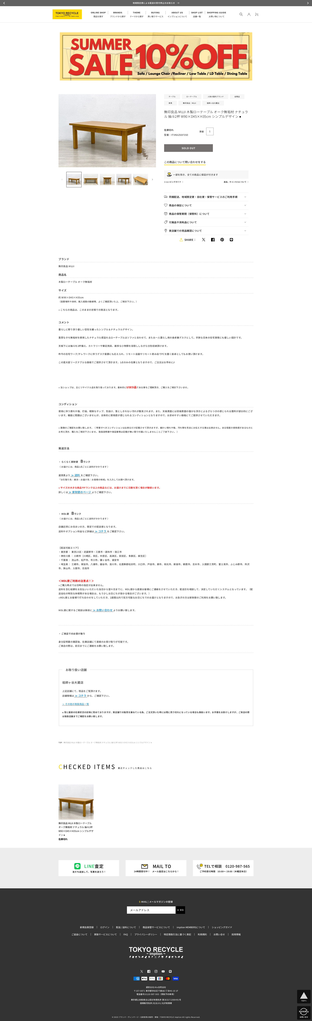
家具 (170, 103)
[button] (4, 3)
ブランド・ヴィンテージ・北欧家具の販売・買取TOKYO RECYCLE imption (150, 1017)
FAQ (126, 934)
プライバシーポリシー (145, 934)
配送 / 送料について (126, 927)
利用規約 (202, 934)
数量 (202, 131)
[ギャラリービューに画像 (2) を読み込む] (90, 179)
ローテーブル (191, 96)
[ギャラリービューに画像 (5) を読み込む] (140, 179)
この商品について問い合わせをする (185, 162)
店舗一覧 (197, 14)
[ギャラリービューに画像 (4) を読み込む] (123, 179)
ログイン (104, 927)
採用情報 (236, 934)
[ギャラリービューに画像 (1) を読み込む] (73, 179)
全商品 (237, 96)
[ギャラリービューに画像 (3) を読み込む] (107, 179)
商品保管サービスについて (156, 927)
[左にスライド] (62, 179)
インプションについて (177, 14)
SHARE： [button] (190, 240)
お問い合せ (219, 934)
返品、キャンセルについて (235, 181)
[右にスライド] (152, 179)
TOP (60, 742)
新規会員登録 (87, 927)
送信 (182, 910)
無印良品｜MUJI (189, 103)
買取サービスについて (105, 934)
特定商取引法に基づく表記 (177, 934)
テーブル (172, 96)
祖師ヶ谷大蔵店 (213, 103)
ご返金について (79, 934)
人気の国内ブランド (216, 96)
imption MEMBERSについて (191, 927)
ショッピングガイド (173, 181)
